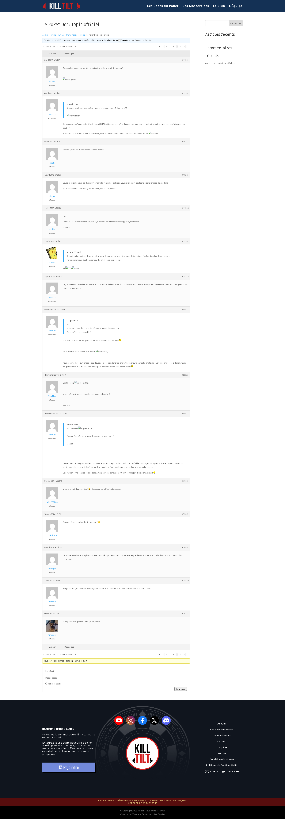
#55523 (185, 375)
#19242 (185, 60)
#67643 (185, 481)
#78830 (185, 580)
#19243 (185, 93)
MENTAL (61, 35)
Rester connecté (54, 684)
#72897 (185, 514)
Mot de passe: (51, 678)
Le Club (219, 6)
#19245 (185, 175)
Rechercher (235, 23)
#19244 (185, 141)
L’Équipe (236, 6)
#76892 (185, 547)
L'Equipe (222, 747)
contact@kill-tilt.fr (224, 771)
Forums (53, 35)
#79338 (185, 613)
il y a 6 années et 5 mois (141, 40)
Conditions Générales (222, 759)
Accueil (45, 35)
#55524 (185, 413)
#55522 (185, 309)
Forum (222, 753)
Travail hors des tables (75, 35)
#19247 (185, 241)
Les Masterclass (196, 6)
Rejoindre (70, 767)
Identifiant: (49, 671)
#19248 (185, 276)
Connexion (181, 689)
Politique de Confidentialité (222, 765)
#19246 (185, 208)
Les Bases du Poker (163, 6)
